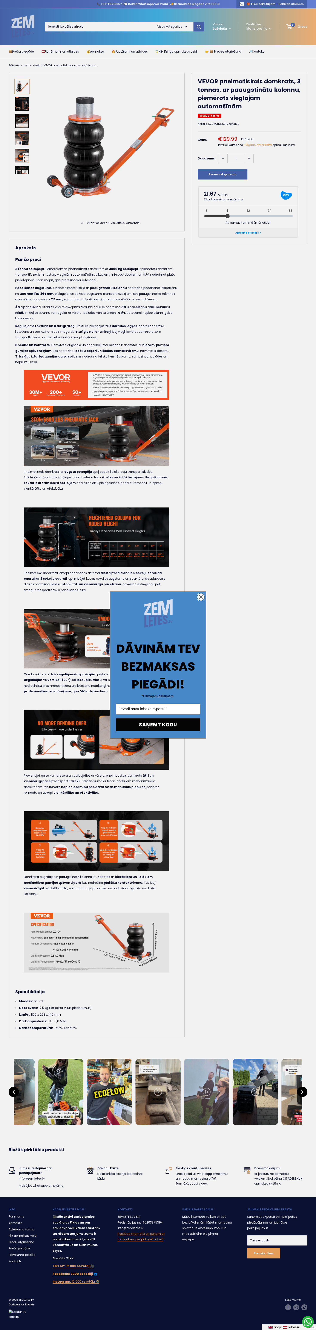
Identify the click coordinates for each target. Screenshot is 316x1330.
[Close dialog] (201, 597)
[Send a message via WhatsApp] (308, 1322)
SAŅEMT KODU (158, 724)
